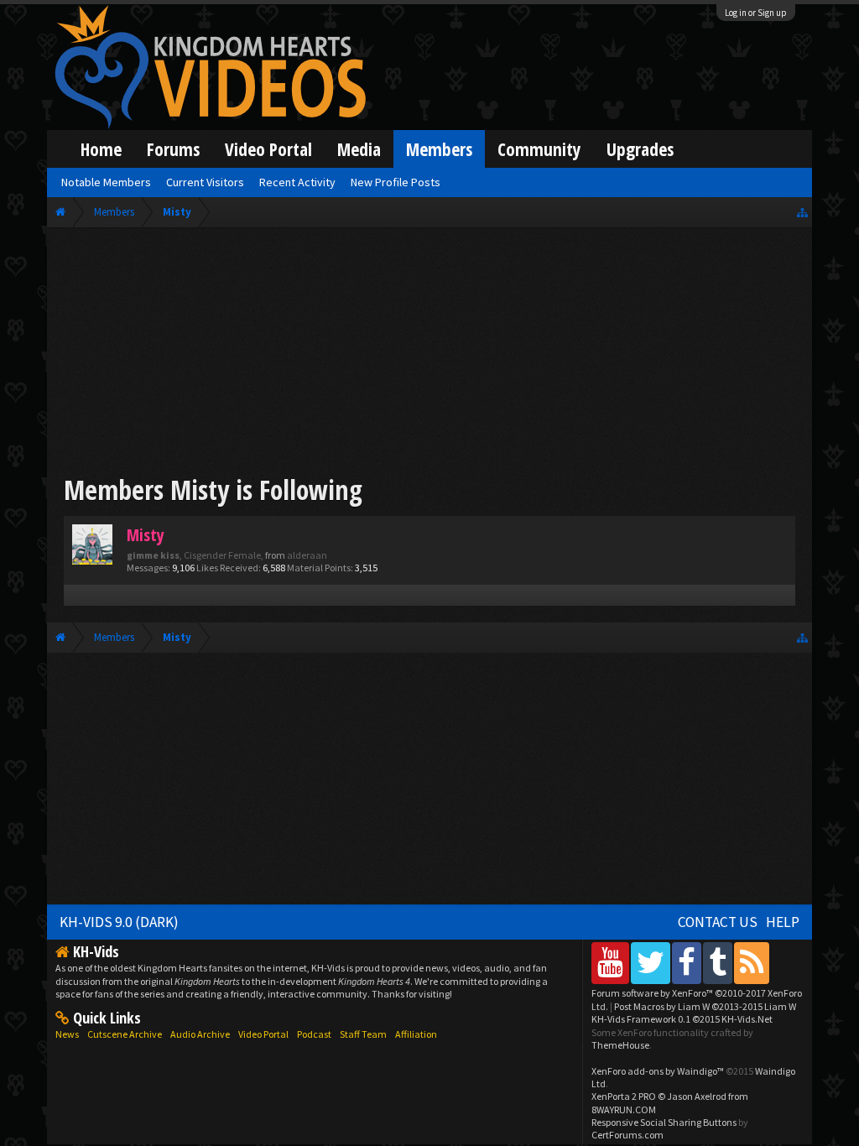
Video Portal (268, 149)
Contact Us (717, 922)
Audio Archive (200, 1034)
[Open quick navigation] (802, 211)
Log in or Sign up (756, 12)
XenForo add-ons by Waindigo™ (657, 1071)
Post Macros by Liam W (705, 1006)
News (67, 1034)
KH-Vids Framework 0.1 (682, 1019)
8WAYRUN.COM (623, 1109)
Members (439, 149)
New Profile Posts (395, 182)
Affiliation (416, 1034)
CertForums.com (627, 1134)
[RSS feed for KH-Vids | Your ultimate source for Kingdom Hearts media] (751, 963)
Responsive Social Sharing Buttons (664, 1122)
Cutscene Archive (124, 1034)
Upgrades (640, 149)
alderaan (307, 555)
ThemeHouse (620, 1045)
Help (782, 922)
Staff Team (363, 1034)
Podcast (314, 1034)
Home (101, 149)
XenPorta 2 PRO (623, 1096)
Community (539, 149)
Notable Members (106, 182)
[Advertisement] (429, 354)
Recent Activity (297, 182)
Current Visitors (205, 182)
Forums (173, 149)
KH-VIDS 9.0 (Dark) (119, 922)
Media (359, 149)
